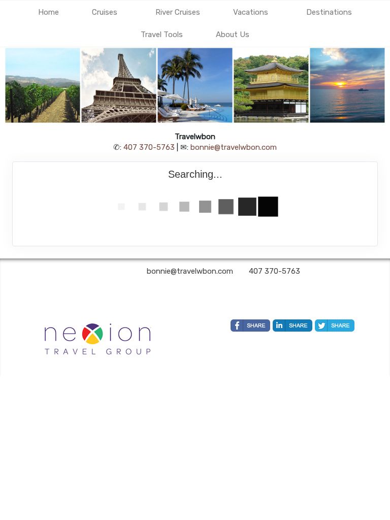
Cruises (104, 12)
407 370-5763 (149, 147)
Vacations (250, 12)
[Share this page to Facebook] (250, 325)
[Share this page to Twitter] (334, 325)
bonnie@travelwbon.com (233, 147)
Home (48, 12)
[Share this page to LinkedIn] (292, 325)
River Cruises (177, 12)
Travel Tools (162, 34)
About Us (232, 34)
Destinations (329, 12)
